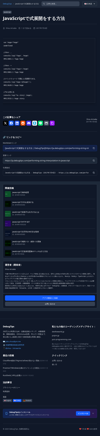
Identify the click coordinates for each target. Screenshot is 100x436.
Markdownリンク (10, 143)
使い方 (54, 364)
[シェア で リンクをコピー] (52, 123)
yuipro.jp (55, 335)
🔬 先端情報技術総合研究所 (13, 345)
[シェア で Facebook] (11, 123)
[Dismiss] (93, 413)
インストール (83, 413)
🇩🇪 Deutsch (27, 400)
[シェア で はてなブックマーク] (34, 123)
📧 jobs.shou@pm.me (12, 341)
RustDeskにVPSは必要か (12, 375)
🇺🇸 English (7, 400)
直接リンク (7, 155)
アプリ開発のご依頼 (50, 298)
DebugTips (7, 4)
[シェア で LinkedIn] (17, 123)
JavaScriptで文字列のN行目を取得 (25, 232)
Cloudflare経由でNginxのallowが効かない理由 (21, 360)
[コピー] (94, 148)
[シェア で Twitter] (5, 123)
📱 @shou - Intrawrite (12, 348)
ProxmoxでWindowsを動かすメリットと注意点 (21, 368)
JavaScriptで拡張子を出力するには (25, 212)
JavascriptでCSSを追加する (23, 202)
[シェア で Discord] (28, 123)
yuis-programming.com (61, 339)
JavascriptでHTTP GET (21, 222)
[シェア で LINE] (40, 123)
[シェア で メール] (46, 123)
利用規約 (6, 391)
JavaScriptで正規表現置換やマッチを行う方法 (30, 251)
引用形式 (6, 168)
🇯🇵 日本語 (88, 4)
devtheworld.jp (58, 331)
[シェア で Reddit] (22, 123)
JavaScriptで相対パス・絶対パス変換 (26, 241)
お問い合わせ (50, 304)
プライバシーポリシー (11, 387)
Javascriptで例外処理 (20, 192)
